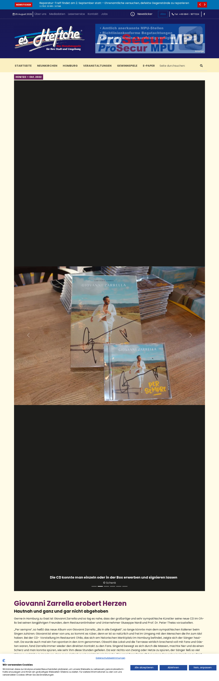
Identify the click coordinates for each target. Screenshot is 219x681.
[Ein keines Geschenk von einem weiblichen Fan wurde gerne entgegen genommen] (124, 586)
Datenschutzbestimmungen (110, 658)
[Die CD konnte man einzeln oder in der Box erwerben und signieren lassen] (100, 586)
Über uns (40, 14)
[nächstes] (204, 5)
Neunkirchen (47, 66)
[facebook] (204, 14)
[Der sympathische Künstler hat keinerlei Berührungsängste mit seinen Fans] (112, 586)
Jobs (104, 14)
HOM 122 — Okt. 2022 (29, 77)
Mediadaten (57, 14)
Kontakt (93, 14)
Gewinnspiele (127, 66)
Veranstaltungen (97, 66)
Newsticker (23, 4)
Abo (163, 14)
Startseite (23, 66)
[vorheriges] (199, 5)
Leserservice (76, 14)
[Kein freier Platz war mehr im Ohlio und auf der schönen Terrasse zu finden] (118, 586)
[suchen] (201, 66)
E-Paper (149, 66)
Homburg (70, 66)
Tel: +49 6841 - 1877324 (186, 14)
